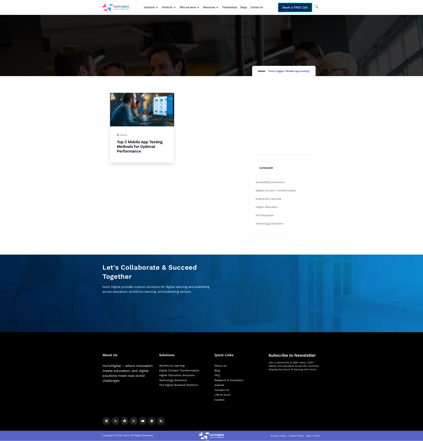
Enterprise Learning (268, 198)
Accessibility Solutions (270, 182)
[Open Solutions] (157, 7)
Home (261, 71)
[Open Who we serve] (198, 7)
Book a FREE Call (295, 7)
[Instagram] (134, 421)
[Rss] (161, 421)
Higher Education (267, 207)
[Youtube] (143, 421)
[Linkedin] (106, 421)
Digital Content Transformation (276, 190)
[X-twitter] (115, 421)
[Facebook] (125, 421)
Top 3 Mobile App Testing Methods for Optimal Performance (139, 147)
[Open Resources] (217, 7)
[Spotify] (152, 421)
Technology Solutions (269, 223)
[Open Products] (174, 7)
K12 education (265, 215)
